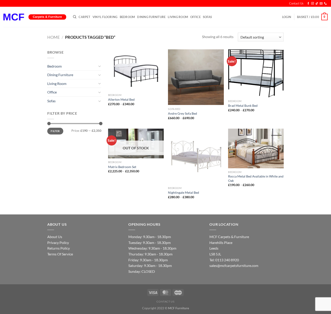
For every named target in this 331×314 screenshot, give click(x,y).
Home (53, 37)
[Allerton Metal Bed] (136, 70)
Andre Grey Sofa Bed (182, 113)
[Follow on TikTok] (316, 3)
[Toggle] (99, 66)
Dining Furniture (151, 17)
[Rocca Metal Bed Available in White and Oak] (256, 148)
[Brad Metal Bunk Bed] (256, 73)
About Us (54, 236)
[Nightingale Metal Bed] (196, 156)
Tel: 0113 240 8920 (224, 260)
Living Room (178, 17)
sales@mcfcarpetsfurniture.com (233, 265)
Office (195, 17)
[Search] (74, 17)
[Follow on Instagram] (312, 3)
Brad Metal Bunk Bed (243, 105)
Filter (55, 131)
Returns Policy (58, 248)
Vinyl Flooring (105, 17)
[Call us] (325, 3)
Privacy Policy (58, 242)
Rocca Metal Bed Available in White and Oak (255, 178)
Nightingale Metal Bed (183, 192)
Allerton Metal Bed (121, 99)
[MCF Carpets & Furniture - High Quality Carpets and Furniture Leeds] (34, 17)
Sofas (207, 17)
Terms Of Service (60, 254)
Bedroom (127, 17)
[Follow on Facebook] (308, 3)
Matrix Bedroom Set (122, 167)
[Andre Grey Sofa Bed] (196, 77)
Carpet (84, 17)
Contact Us (296, 3)
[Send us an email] (321, 3)
